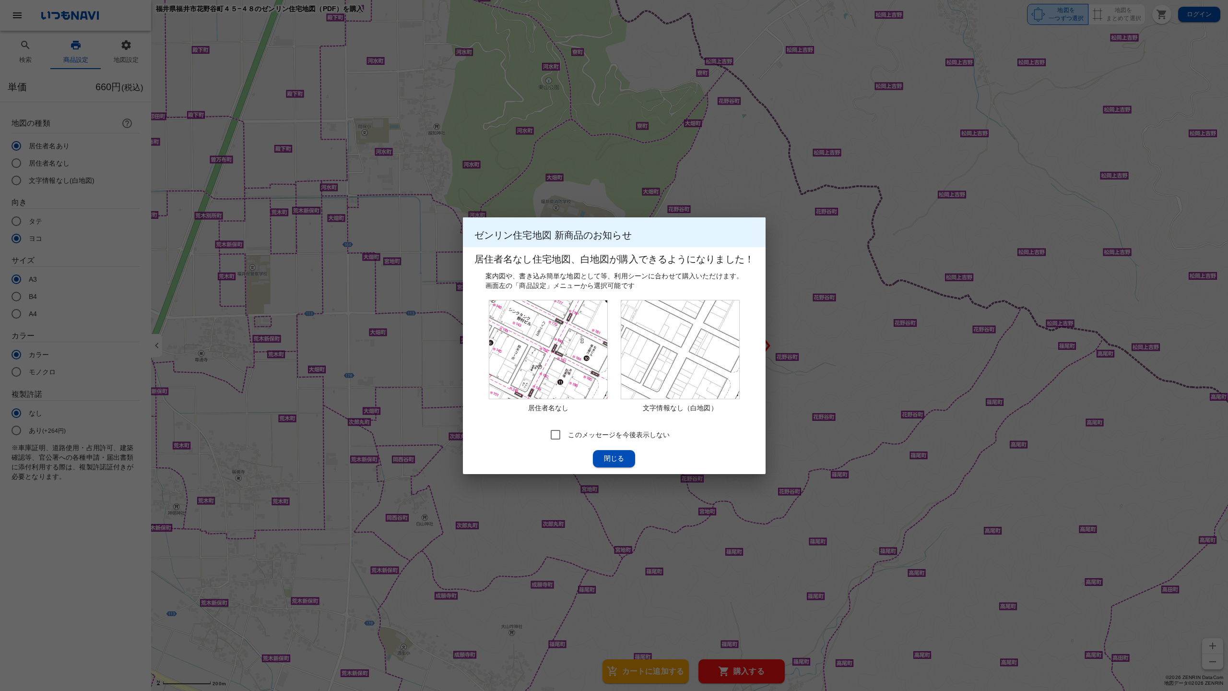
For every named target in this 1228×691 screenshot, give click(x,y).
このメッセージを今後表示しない (619, 434)
